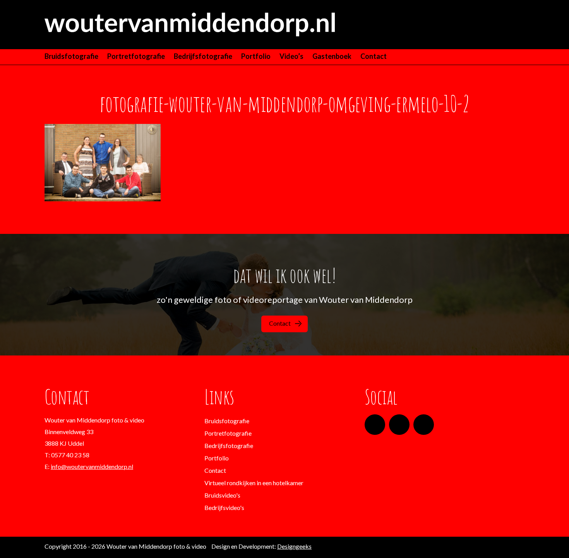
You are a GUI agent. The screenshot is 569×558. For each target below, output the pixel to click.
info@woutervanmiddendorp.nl (92, 466)
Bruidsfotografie (71, 56)
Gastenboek (331, 56)
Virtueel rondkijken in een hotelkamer (253, 482)
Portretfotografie (136, 56)
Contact (373, 56)
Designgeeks (294, 546)
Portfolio (256, 56)
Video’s (291, 56)
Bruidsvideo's (222, 495)
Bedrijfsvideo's (224, 507)
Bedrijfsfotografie (203, 56)
